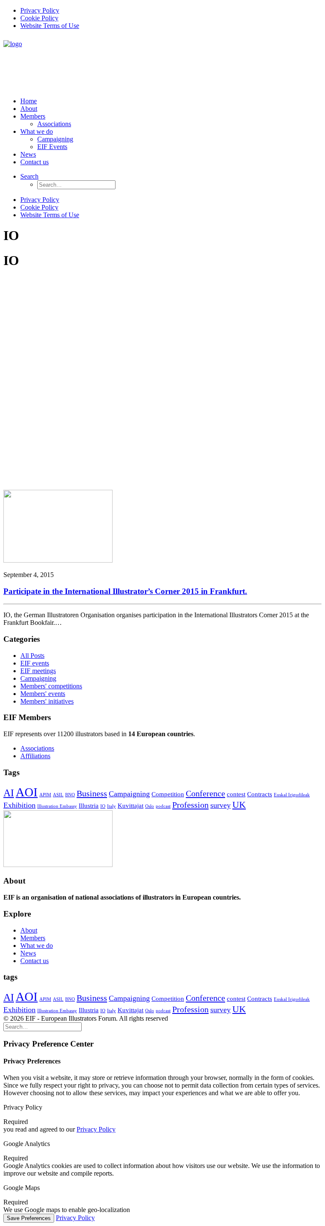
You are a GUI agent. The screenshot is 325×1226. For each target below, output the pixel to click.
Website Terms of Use (49, 25)
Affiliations (35, 755)
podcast (163, 806)
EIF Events (52, 146)
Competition (167, 794)
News (28, 154)
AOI (27, 792)
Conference (205, 793)
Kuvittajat (130, 805)
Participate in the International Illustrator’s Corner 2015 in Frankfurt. (125, 591)
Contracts (259, 794)
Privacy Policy (39, 10)
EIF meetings (38, 670)
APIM (45, 794)
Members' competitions (51, 686)
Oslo (149, 806)
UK (239, 804)
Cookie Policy (39, 18)
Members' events (42, 693)
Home (28, 101)
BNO (70, 794)
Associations (54, 123)
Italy (111, 806)
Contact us (34, 162)
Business (92, 793)
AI (8, 792)
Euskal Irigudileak (292, 794)
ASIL (58, 794)
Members (32, 116)
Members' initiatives (47, 701)
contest (236, 794)
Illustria (89, 805)
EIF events (34, 663)
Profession (190, 804)
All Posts (32, 655)
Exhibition (19, 805)
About (28, 108)
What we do (36, 131)
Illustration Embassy (57, 806)
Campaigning (55, 139)
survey (220, 805)
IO (102, 806)
